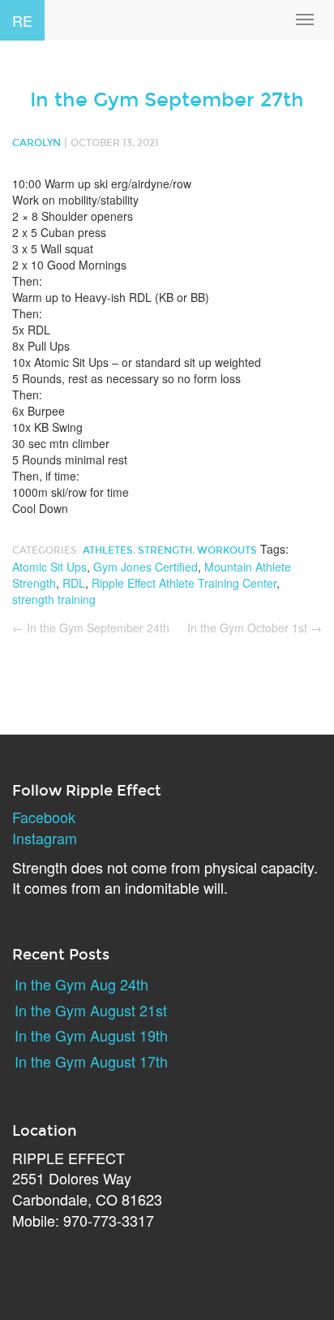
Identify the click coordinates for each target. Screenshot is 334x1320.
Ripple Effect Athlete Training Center (184, 583)
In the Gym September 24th (90, 627)
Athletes (108, 550)
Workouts (227, 550)
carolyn (36, 143)
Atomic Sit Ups (49, 567)
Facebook (43, 816)
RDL (73, 583)
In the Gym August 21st (91, 1009)
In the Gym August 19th (91, 1035)
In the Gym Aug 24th (81, 983)
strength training (54, 599)
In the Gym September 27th (167, 99)
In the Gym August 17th (91, 1061)
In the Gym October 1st (254, 627)
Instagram (44, 837)
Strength (165, 550)
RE (22, 20)
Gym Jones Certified (145, 567)
